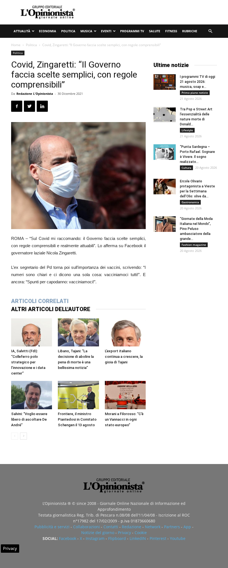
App (187, 526)
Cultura (186, 168)
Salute (154, 31)
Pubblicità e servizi (52, 526)
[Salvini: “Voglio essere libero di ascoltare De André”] (31, 395)
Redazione (131, 526)
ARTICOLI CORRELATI (40, 301)
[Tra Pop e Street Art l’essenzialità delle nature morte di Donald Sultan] (164, 114)
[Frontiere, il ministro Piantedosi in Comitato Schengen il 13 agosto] (78, 395)
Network (152, 526)
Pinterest (158, 538)
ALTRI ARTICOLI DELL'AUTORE (50, 309)
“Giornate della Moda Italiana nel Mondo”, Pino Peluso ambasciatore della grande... (196, 229)
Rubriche (189, 31)
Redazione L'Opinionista (34, 93)
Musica (86, 31)
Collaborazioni (86, 526)
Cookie (141, 532)
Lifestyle (187, 130)
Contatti (110, 526)
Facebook (67, 538)
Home (16, 45)
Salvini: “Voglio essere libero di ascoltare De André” (29, 419)
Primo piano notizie (195, 93)
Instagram (95, 538)
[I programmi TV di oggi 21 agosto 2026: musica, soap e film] (164, 82)
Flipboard (117, 538)
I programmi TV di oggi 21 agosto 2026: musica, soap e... (197, 82)
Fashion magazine (194, 245)
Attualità (22, 31)
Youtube (177, 538)
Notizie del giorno (97, 532)
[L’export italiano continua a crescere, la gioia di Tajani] (125, 332)
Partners (172, 526)
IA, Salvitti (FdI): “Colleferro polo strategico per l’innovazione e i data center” (28, 362)
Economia (47, 31)
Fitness (171, 31)
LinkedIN (138, 538)
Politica (68, 31)
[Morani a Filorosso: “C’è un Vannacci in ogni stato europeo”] (125, 395)
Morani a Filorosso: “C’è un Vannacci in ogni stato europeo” (124, 419)
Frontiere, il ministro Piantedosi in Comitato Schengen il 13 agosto (77, 419)
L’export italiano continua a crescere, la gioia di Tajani (124, 356)
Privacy (124, 532)
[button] (210, 31)
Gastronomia (190, 202)
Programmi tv (132, 31)
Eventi (106, 31)
